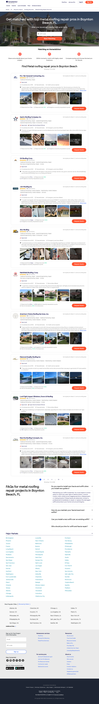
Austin (67, 557)
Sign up (16, 652)
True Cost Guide (71, 638)
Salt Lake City (69, 574)
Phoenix (8, 541)
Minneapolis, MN (35, 615)
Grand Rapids (39, 552)
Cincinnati (38, 588)
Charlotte (38, 577)
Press (68, 664)
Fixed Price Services (43, 640)
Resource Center (71, 640)
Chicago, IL (53, 608)
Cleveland (38, 590)
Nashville (67, 554)
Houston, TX (34, 612)
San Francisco (10, 563)
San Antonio (69, 571)
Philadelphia (69, 543)
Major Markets (12, 533)
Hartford (8, 571)
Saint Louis (38, 563)
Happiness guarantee (72, 671)
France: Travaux (29, 687)
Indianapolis (9, 596)
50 (58, 479)
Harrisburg (68, 541)
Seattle (67, 585)
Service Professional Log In (45, 656)
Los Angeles (10, 552)
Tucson (8, 543)
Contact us (70, 669)
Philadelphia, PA (15, 619)
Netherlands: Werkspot (59, 687)
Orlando (8, 585)
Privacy (40, 692)
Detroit (37, 549)
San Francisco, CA (35, 623)
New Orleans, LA (55, 615)
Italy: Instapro (50, 687)
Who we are (70, 659)
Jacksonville (9, 579)
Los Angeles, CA (55, 612)
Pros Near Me (70, 645)
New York (38, 571)
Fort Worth (68, 566)
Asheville (38, 574)
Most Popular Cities (11, 604)
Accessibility (57, 692)
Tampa (8, 588)
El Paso (67, 563)
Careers (69, 661)
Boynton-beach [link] (18, 9)
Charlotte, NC (34, 608)
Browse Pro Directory (44, 638)
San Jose (8, 566)
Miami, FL (74, 612)
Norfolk (67, 577)
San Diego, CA (14, 623)
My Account (70, 635)
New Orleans (39, 541)
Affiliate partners (71, 674)
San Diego (9, 560)
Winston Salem (40, 585)
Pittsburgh (68, 546)
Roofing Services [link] (29, 9)
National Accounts (43, 666)
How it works (70, 656)
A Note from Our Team (73, 648)
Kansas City (39, 560)
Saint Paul (38, 557)
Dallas (67, 560)
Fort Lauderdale (11, 577)
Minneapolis (39, 554)
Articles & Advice (36, 5)
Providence (68, 549)
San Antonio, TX (76, 619)
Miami (8, 582)
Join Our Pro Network (44, 659)
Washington (9, 574)
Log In (81, 2)
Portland (67, 538)
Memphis (68, 552)
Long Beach (9, 549)
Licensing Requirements (73, 650)
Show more (83, 90)
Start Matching (49, 39)
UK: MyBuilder (70, 687)
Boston (37, 546)
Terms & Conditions (58, 694)
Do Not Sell (51, 692)
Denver (8, 568)
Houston (67, 568)
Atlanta (8, 590)
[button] (26, 98)
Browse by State (24, 604)
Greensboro (39, 579)
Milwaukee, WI (14, 615)
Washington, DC (76, 623)
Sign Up (89, 2)
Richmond (68, 579)
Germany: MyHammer (40, 687)
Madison (67, 588)
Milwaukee (68, 590)
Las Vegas (38, 566)
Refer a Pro (70, 643)
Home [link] (7, 9)
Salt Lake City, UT (55, 619)
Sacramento (10, 557)
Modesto (9, 554)
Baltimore (38, 543)
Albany (37, 568)
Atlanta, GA (13, 608)
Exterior (14, 5)
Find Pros (40, 635)
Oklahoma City (40, 596)
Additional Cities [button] (10, 626)
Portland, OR (34, 619)
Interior (8, 5)
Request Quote (79, 108)
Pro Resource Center (43, 661)
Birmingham (10, 538)
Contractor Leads (43, 664)
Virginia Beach (69, 582)
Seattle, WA (54, 623)
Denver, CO (13, 612)
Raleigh (37, 582)
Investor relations (71, 666)
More (29, 5)
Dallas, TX (74, 608)
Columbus (38, 593)
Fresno (8, 546)
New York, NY (75, 615)
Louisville (38, 538)
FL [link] (11, 9)
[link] (49, 78)
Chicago (8, 593)
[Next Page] (62, 479)
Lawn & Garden (22, 5)
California (45, 692)
